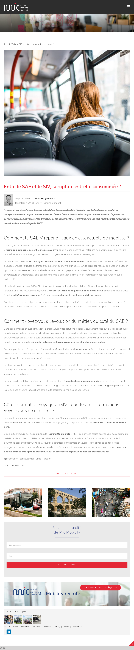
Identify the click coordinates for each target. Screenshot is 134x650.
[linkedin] (9, 631)
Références (36, 627)
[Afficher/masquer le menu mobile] (128, 5)
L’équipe (47, 627)
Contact (66, 627)
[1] (32, 385)
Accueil (7, 627)
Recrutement (77, 627)
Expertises (25, 627)
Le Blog (57, 627)
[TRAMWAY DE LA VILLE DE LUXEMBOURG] (18, 619)
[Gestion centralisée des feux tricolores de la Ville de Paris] (8, 619)
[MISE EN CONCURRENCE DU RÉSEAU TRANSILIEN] (27, 619)
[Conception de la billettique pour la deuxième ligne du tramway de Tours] (37, 619)
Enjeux (15, 627)
